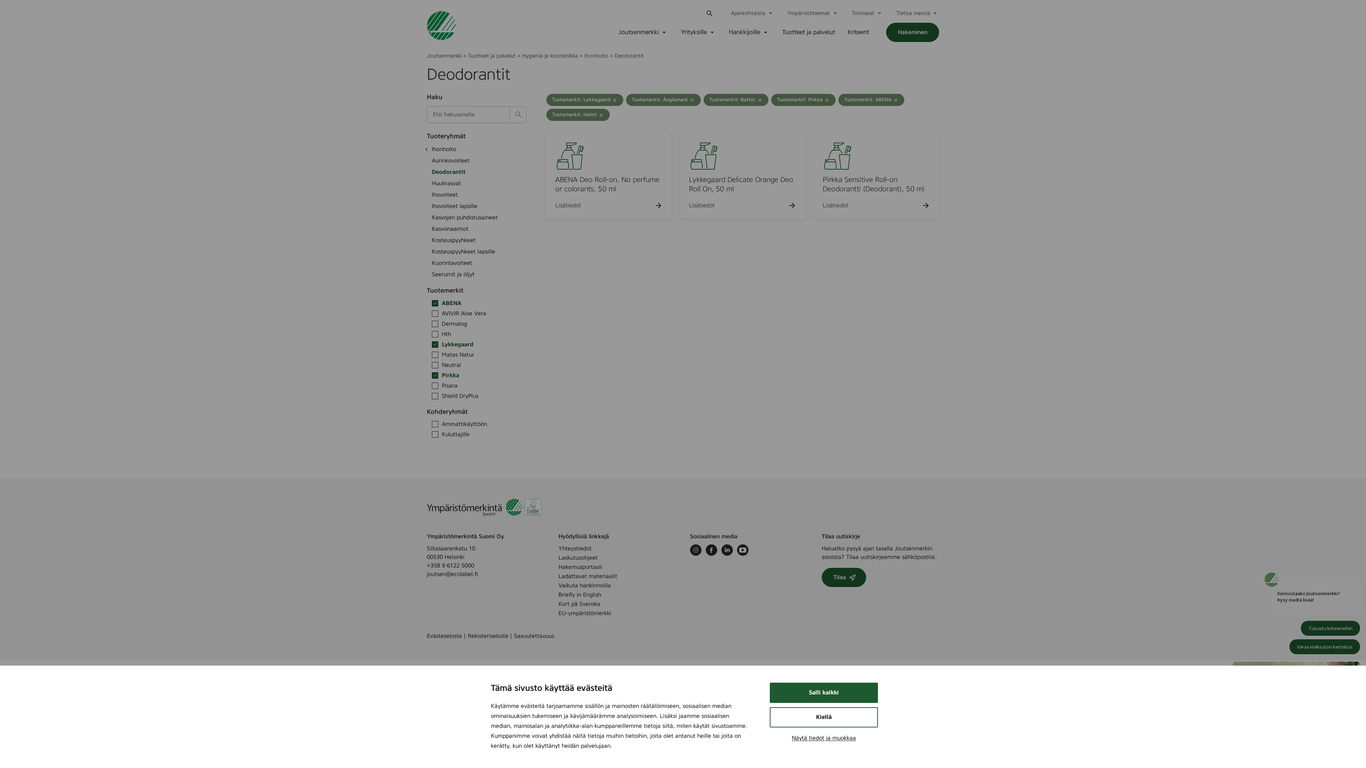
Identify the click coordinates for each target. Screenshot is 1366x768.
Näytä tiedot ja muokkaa (824, 738)
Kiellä (824, 717)
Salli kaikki (824, 692)
